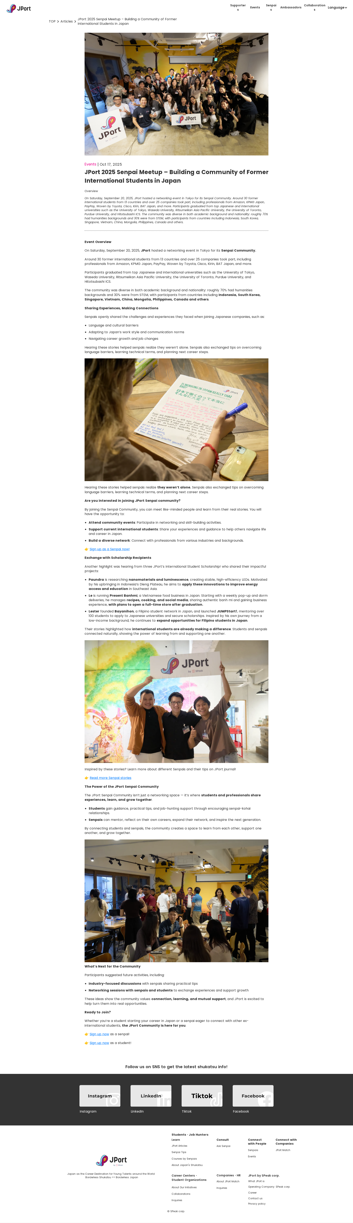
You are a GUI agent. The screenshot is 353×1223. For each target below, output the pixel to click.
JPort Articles (179, 1146)
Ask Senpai (223, 1146)
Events (252, 1156)
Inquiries (177, 1200)
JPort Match (283, 1150)
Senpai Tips (179, 1152)
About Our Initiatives (184, 1187)
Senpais (253, 1150)
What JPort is (256, 1181)
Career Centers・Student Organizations (189, 1177)
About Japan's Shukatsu (187, 1165)
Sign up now (99, 1034)
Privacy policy (257, 1203)
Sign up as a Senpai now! (110, 549)
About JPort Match (228, 1181)
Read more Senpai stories (110, 777)
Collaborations (181, 1194)
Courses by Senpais (184, 1158)
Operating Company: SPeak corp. (269, 1186)
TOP (52, 21)
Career (252, 1192)
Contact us (255, 1198)
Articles (66, 21)
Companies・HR (229, 1175)
